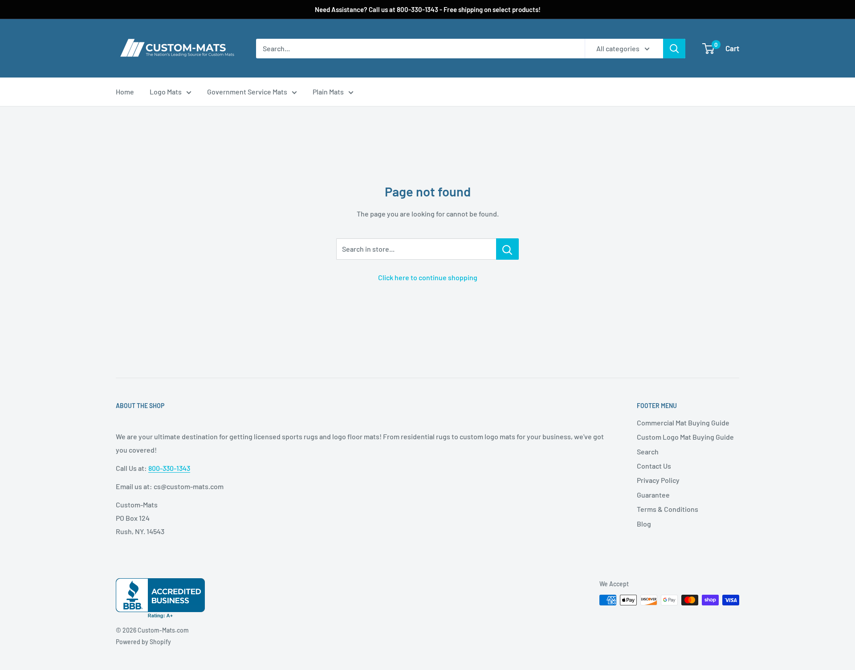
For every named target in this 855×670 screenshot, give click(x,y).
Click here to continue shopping (427, 277)
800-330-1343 (169, 468)
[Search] (674, 48)
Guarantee (653, 494)
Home (125, 91)
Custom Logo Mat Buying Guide (685, 437)
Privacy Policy (658, 480)
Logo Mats (166, 91)
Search (648, 451)
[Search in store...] (507, 249)
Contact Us (654, 466)
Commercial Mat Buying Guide (683, 422)
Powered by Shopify (143, 641)
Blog (644, 523)
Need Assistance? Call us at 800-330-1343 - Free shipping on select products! (428, 9)
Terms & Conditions (667, 509)
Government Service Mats (247, 91)
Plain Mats (328, 91)
